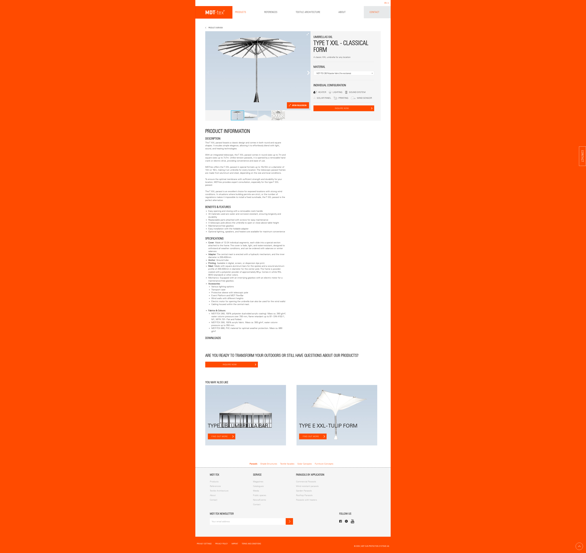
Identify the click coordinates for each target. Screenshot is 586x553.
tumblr (346, 521)
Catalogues (258, 486)
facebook (340, 521)
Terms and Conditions (251, 543)
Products (240, 12)
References (270, 12)
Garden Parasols (304, 490)
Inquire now (342, 108)
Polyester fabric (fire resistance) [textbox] (334, 73)
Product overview (215, 28)
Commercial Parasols (306, 481)
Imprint (235, 543)
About (342, 12)
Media (256, 490)
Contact (374, 12)
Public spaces (259, 495)
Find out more (220, 436)
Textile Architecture (308, 12)
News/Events (259, 500)
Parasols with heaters (306, 500)
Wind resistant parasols (307, 486)
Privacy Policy (221, 543)
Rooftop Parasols (304, 495)
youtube (352, 521)
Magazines (258, 481)
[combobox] (343, 73)
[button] (307, 34)
